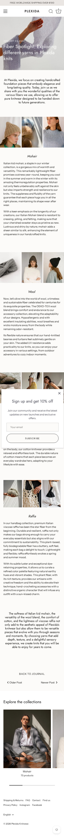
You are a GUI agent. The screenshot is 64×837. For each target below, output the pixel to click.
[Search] (51, 12)
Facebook (37, 805)
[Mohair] (27, 739)
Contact (36, 800)
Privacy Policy (10, 805)
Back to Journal (32, 673)
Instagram (25, 805)
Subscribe (32, 438)
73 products (27, 775)
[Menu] (5, 11)
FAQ (28, 800)
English (7, 814)
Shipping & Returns (13, 800)
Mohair (27, 771)
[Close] (59, 393)
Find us (46, 800)
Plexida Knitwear (19, 823)
